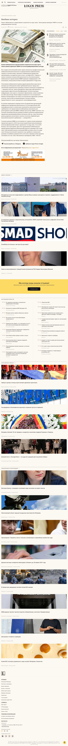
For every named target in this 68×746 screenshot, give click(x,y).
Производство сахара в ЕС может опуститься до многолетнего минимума (53, 307)
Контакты (4, 721)
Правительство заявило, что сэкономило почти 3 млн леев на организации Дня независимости (18, 324)
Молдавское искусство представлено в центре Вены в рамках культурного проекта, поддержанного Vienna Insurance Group (32, 195)
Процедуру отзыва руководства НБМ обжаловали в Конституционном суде (57, 56)
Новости (7, 15)
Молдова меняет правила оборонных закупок (17, 313)
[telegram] (6, 736)
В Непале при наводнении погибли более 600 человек (17, 587)
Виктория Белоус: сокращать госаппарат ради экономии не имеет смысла (23, 488)
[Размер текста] (66, 27)
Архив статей (4, 711)
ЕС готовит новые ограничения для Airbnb (52, 346)
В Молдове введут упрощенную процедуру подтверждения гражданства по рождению (57, 35)
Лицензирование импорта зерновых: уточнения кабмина (17, 347)
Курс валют (4, 704)
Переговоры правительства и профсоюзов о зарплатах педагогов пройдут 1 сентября (52, 313)
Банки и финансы (38, 2)
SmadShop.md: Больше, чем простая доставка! (14, 244)
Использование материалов (7, 718)
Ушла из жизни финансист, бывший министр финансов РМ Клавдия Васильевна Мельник (27, 269)
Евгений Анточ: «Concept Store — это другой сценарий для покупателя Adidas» (24, 457)
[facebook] (9, 736)
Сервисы (4, 702)
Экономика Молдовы (6, 681)
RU (2, 731)
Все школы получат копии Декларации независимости (15, 318)
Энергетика (4, 695)
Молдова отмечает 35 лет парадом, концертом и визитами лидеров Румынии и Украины (27, 432)
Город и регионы (11, 5)
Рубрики (3, 679)
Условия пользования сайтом (8, 716)
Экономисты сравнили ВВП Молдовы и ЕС (16, 308)
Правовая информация (8, 714)
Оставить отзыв (34, 289)
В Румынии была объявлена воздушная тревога (53, 331)
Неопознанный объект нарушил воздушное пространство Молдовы (16, 340)
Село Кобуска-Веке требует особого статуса (17, 335)
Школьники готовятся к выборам (50, 335)
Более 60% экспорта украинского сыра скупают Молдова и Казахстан (21, 661)
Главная (3, 15)
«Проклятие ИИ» (46, 302)
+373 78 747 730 (5, 726)
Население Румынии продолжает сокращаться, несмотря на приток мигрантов (17, 330)
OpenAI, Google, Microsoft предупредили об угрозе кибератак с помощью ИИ (56, 74)
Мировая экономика (5, 693)
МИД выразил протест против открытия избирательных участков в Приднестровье (57, 45)
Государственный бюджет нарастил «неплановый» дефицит (54, 319)
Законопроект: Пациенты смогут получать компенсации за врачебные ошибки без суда (26, 537)
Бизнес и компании (51, 2)
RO (7, 731)
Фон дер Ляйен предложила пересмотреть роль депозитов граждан (58, 65)
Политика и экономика (24, 2)
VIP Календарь (4, 706)
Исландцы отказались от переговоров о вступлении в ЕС (51, 351)
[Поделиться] (63, 27)
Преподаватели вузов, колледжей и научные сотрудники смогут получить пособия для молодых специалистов (17, 353)
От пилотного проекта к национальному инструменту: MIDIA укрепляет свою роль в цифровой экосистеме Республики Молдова (32, 220)
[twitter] (12, 736)
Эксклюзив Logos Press (6, 699)
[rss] (2, 736)
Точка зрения (4, 697)
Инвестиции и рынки (5, 690)
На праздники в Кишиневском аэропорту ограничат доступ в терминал (22, 407)
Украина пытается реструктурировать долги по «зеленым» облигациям (53, 325)
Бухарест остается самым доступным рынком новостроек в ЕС (53, 340)
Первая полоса (11, 2)
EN (4, 731)
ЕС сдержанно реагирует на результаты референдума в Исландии (15, 303)
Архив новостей (5, 709)
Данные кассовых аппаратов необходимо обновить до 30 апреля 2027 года (23, 562)
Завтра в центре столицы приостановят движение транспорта (19, 382)
